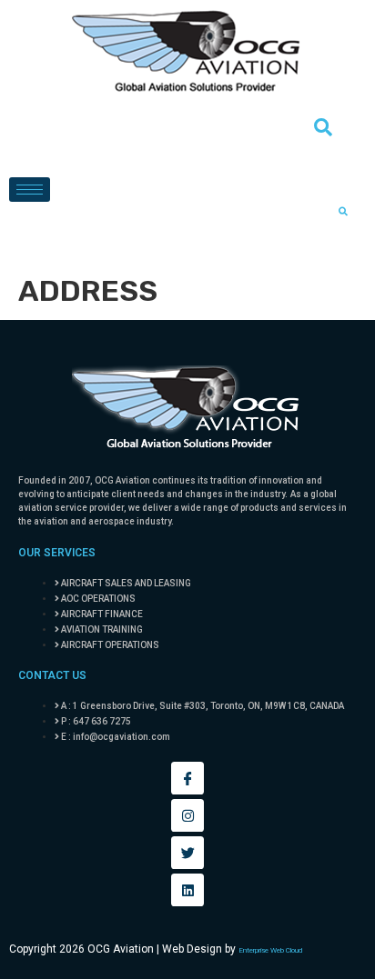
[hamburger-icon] (29, 189)
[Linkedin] (187, 890)
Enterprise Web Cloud (270, 950)
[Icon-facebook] (187, 778)
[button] (323, 132)
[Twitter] (187, 852)
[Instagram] (187, 815)
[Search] (343, 212)
